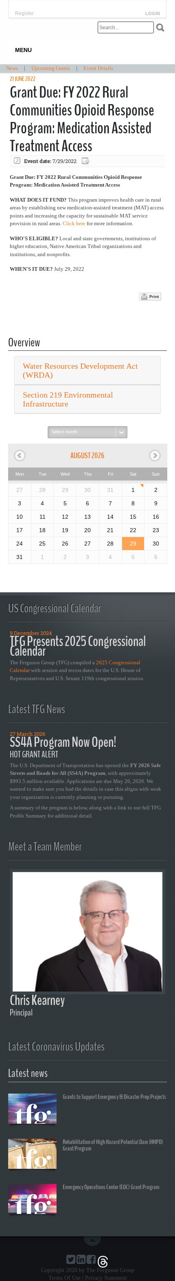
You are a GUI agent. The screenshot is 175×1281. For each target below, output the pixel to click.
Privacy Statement (106, 1278)
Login (152, 13)
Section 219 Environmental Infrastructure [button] (68, 399)
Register (24, 13)
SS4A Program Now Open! (63, 742)
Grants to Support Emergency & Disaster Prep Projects (114, 1096)
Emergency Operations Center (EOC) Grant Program (111, 1187)
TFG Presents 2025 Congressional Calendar (78, 646)
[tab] (87, 371)
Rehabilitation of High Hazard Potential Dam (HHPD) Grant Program (113, 1145)
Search (160, 27)
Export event (86, 161)
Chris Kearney (37, 1000)
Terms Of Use (64, 1278)
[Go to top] (94, 1241)
